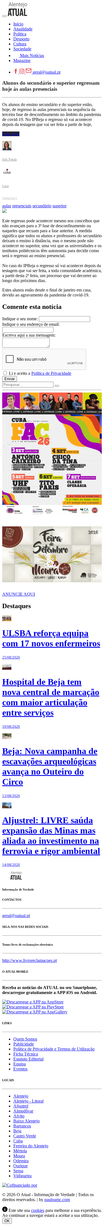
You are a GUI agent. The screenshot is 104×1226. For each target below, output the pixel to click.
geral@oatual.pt (46, 72)
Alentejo (20, 1096)
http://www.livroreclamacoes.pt (29, 960)
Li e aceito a (39, 373)
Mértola (20, 1150)
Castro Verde (24, 1136)
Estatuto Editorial (28, 1059)
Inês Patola (9, 159)
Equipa (19, 1064)
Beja (17, 1131)
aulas (6, 205)
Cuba (18, 1141)
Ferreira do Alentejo (30, 1146)
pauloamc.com (57, 1199)
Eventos (20, 1069)
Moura (19, 1155)
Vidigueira (22, 1175)
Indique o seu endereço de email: (31, 324)
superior (59, 205)
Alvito (18, 1116)
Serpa (18, 1170)
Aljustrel (20, 1106)
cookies (37, 1210)
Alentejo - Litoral (28, 1101)
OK (7, 1221)
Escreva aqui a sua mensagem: (28, 335)
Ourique (20, 1165)
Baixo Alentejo (26, 1121)
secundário (41, 205)
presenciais (21, 205)
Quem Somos (25, 1039)
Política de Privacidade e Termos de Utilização (54, 1049)
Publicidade (23, 1044)
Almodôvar (23, 1111)
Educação (10, 133)
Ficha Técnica (25, 1054)
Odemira (21, 1160)
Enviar (9, 379)
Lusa (5, 186)
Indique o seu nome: (20, 318)
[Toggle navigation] (4, 16)
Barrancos (22, 1126)
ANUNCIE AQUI (18, 594)
